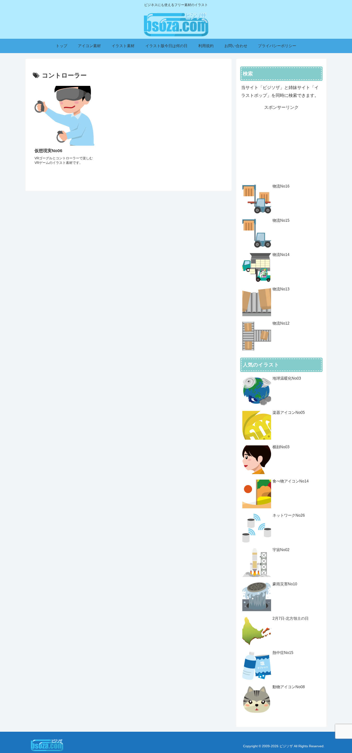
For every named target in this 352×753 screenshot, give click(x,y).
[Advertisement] (281, 144)
